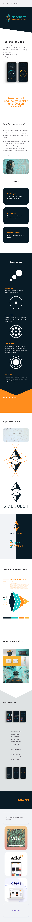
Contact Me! (16, 910)
